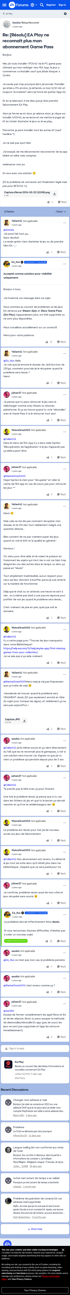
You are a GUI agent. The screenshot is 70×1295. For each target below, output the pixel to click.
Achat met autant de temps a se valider (36, 1178)
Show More (36, 1229)
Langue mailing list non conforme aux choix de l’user (38, 1149)
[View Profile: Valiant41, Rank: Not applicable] (6, 223)
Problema (18, 1127)
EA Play (9, 13)
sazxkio (16, 738)
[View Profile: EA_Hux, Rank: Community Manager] (6, 264)
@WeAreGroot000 (14, 476)
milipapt (17, 1186)
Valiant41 (17, 220)
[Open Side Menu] (4, 4)
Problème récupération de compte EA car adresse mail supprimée (37, 1200)
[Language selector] (34, 5)
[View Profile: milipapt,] (8, 1180)
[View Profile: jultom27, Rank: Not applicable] (6, 394)
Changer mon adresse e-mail (30, 1100)
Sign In (62, 4)
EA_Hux (16, 262)
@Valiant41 (9, 439)
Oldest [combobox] (61, 211)
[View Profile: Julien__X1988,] (8, 1150)
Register (51, 4)
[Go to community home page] (19, 5)
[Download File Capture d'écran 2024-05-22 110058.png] (54, 193)
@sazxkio (8, 1010)
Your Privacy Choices (35, 1290)
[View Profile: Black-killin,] (8, 1102)
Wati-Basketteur (21, 1217)
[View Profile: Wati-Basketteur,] (8, 1201)
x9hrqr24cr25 (20, 1135)
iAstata (16, 22)
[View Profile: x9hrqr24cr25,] (8, 1129)
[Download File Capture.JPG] (24, 720)
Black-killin (18, 1115)
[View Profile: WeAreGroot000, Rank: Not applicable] (6, 432)
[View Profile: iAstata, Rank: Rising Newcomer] (7, 24)
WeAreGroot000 (21, 430)
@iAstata (8, 230)
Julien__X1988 (20, 1166)
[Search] (42, 5)
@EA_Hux (8, 360)
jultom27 (16, 392)
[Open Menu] (65, 13)
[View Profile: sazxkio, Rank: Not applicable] (6, 740)
